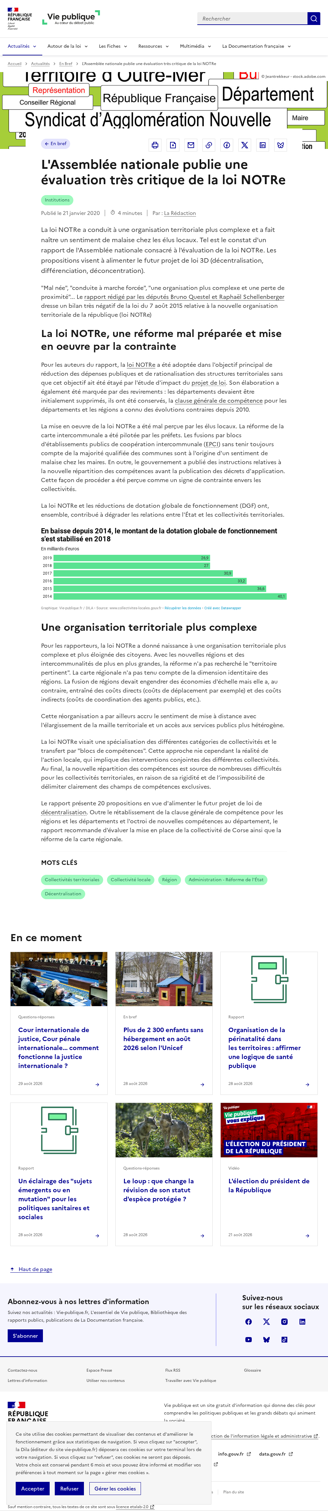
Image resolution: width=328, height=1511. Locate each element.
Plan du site (233, 1492)
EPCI (212, 444)
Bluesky (266, 1339)
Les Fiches (109, 46)
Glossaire (252, 1370)
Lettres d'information (27, 1381)
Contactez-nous (22, 1370)
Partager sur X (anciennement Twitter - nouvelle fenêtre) (244, 145)
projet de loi (209, 382)
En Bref (65, 64)
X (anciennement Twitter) (266, 1321)
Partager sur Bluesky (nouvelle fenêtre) (280, 145)
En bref (58, 143)
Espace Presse (99, 1370)
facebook (248, 1321)
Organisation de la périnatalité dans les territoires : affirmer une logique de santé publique (264, 1048)
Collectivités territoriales (72, 879)
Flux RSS (172, 1370)
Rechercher (314, 18)
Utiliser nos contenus (105, 1381)
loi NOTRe (141, 364)
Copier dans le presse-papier (208, 145)
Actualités (18, 46)
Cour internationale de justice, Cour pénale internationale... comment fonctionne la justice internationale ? (58, 1048)
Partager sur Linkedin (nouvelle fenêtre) (262, 145)
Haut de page (34, 1269)
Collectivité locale (131, 879)
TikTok (284, 1339)
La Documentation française (253, 46)
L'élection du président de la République (269, 1185)
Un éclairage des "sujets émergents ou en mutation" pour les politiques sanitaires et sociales (55, 1199)
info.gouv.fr (231, 1454)
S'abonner (25, 1336)
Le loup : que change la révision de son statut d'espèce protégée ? (158, 1190)
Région (169, 879)
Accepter (32, 1488)
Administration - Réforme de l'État (226, 879)
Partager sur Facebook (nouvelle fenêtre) (226, 145)
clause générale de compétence (219, 400)
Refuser (69, 1488)
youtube (248, 1339)
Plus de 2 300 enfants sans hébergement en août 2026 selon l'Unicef (163, 1039)
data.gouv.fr (273, 1454)
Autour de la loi (64, 46)
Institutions (57, 200)
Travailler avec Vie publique (190, 1381)
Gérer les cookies (115, 1488)
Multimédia (192, 46)
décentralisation (63, 812)
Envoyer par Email (190, 145)
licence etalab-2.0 (132, 1507)
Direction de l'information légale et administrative (257, 1436)
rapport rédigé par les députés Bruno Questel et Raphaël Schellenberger (184, 296)
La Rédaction (180, 213)
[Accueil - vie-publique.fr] (71, 19)
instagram (284, 1321)
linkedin (302, 1321)
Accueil (14, 64)
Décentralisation (63, 894)
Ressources (150, 46)
